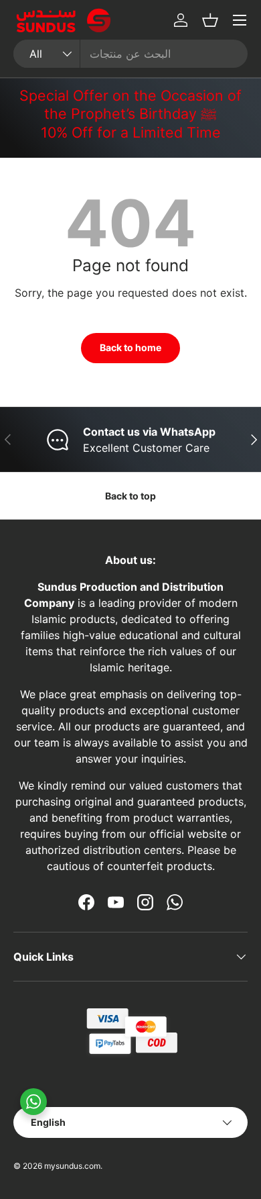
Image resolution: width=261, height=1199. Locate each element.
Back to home (130, 347)
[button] (210, 20)
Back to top (130, 495)
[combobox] (130, 54)
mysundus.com (72, 1166)
